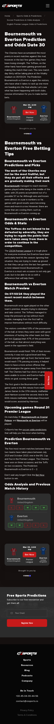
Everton (17, 338)
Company (27, 680)
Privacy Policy (27, 710)
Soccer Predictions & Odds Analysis (23, 20)
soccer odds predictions (34, 429)
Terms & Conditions (27, 715)
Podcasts (27, 675)
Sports (27, 660)
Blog (27, 670)
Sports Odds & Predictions (29, 16)
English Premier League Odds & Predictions (27, 24)
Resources (27, 665)
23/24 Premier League (20, 250)
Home (7, 16)
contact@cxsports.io (27, 701)
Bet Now (29, 112)
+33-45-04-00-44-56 (27, 696)
